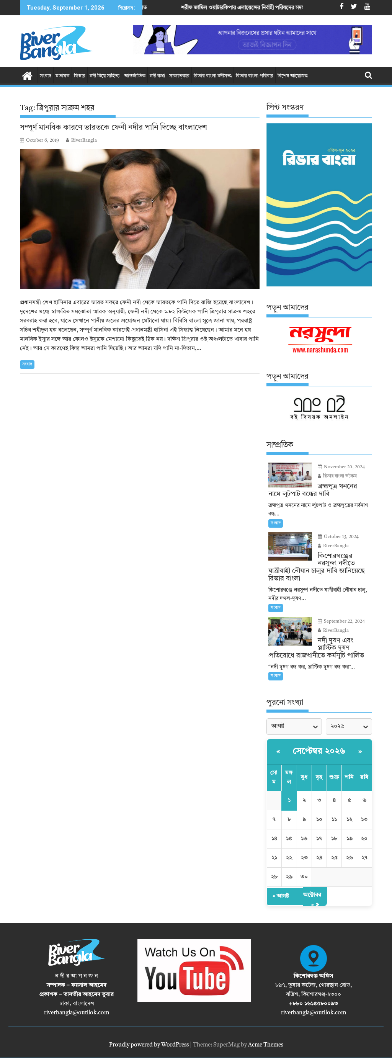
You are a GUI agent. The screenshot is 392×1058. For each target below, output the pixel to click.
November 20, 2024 (344, 467)
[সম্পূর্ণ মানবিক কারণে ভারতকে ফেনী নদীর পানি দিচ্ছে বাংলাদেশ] (140, 219)
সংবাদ (45, 76)
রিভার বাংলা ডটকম (339, 476)
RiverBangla (84, 140)
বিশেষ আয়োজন (292, 76)
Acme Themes (265, 1045)
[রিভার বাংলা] (27, 75)
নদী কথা (157, 76)
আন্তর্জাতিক (134, 76)
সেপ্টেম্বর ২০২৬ (319, 751)
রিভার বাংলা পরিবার (254, 76)
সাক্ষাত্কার (179, 76)
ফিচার (79, 76)
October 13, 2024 (341, 537)
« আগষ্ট (281, 896)
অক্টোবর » (312, 900)
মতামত (63, 76)
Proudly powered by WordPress (149, 1045)
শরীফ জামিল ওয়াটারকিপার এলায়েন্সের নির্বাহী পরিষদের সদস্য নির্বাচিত (213, 7)
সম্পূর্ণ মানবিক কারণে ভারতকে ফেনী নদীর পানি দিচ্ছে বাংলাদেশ (113, 128)
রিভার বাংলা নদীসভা (213, 76)
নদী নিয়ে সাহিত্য (105, 76)
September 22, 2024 (344, 621)
